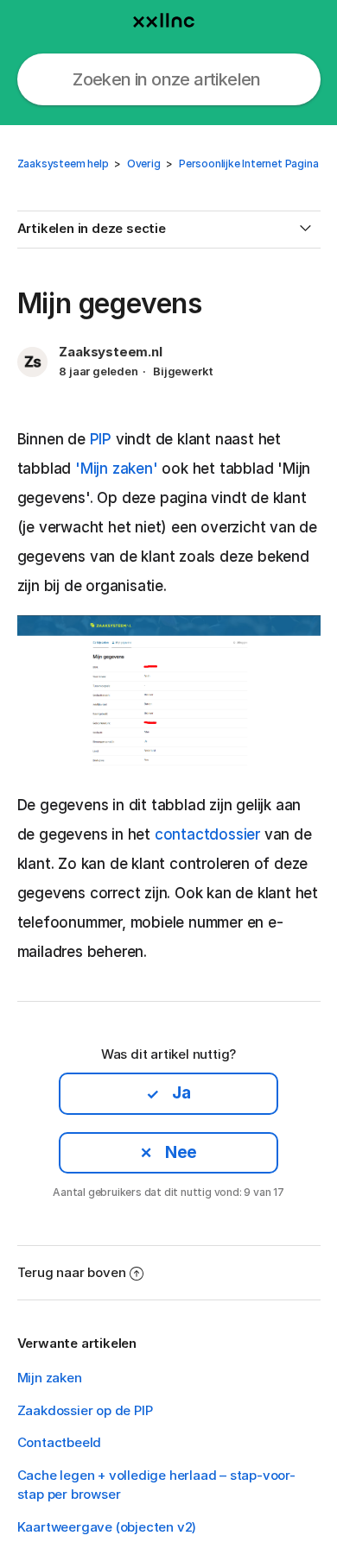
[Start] (168, 17)
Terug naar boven (71, 1272)
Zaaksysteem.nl (110, 351)
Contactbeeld (59, 1442)
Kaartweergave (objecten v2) (107, 1527)
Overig (144, 163)
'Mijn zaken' (116, 468)
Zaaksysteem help (63, 163)
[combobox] (169, 79)
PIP (100, 439)
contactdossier (207, 834)
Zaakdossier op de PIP (85, 1410)
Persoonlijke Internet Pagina (248, 163)
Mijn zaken (49, 1377)
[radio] (168, 1093)
